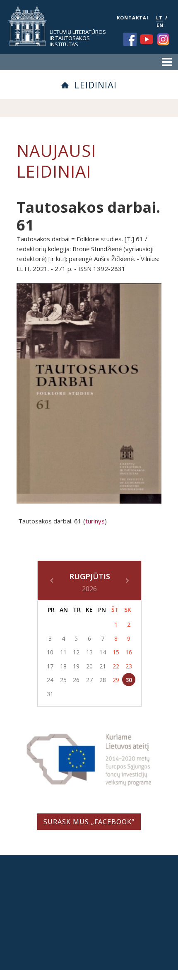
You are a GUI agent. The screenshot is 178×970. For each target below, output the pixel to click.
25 (63, 680)
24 (50, 680)
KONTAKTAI (133, 17)
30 (128, 680)
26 (76, 680)
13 (89, 652)
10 (50, 652)
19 (76, 666)
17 (50, 666)
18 (63, 666)
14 (102, 652)
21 (102, 666)
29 (116, 680)
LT (159, 17)
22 (116, 666)
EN (160, 25)
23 (128, 666)
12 (76, 652)
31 (50, 694)
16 (128, 652)
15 (116, 652)
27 (89, 680)
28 (102, 680)
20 (89, 666)
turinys (95, 521)
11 (63, 652)
